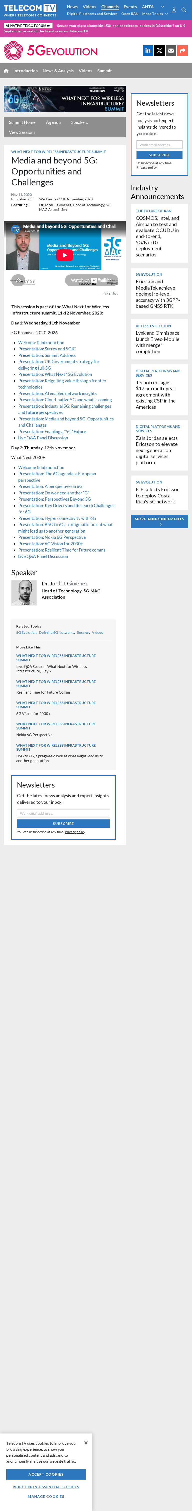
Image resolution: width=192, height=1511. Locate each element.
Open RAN (129, 13)
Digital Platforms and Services (92, 13)
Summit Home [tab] (22, 122)
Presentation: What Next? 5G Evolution (55, 374)
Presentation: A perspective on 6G (50, 486)
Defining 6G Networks (56, 632)
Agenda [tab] (53, 122)
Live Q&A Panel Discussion (43, 437)
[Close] (86, 1442)
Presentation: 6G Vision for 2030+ (50, 543)
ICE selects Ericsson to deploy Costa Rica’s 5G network (158, 495)
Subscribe (63, 823)
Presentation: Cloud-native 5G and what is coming (65, 399)
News (72, 6)
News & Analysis (58, 70)
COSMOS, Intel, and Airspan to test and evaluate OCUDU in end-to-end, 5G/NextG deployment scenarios (157, 236)
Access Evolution (21, 24)
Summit (104, 70)
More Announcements (159, 519)
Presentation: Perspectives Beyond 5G (54, 499)
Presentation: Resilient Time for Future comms (62, 550)
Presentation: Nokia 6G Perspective (52, 537)
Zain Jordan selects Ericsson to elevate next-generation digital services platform (157, 450)
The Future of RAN (154, 211)
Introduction (26, 70)
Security (13, 33)
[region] (46, 1472)
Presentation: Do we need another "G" (53, 492)
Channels (110, 6)
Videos (89, 6)
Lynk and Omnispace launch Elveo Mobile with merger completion (158, 342)
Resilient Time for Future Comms (43, 692)
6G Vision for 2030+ (33, 713)
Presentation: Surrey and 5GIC (47, 348)
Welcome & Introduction (41, 342)
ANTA (148, 6)
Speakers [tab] (79, 122)
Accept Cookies (46, 1474)
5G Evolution (26, 632)
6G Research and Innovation (110, 24)
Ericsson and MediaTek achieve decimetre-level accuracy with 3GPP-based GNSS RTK (158, 294)
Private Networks (156, 24)
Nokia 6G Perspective (34, 734)
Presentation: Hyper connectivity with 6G (57, 518)
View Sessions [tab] (22, 132)
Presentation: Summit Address (47, 355)
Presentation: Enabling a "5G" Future (52, 431)
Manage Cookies (46, 1496)
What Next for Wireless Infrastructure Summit (58, 152)
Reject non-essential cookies (46, 1487)
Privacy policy (75, 832)
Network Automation (60, 24)
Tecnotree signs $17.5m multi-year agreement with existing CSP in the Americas (156, 395)
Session (83, 632)
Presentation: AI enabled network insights (57, 393)
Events (130, 6)
